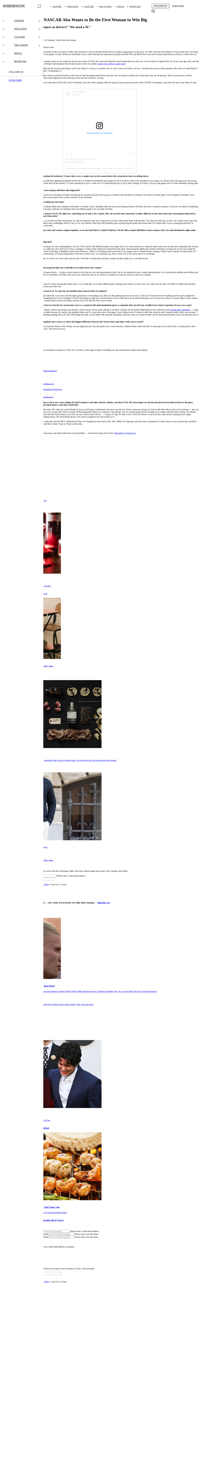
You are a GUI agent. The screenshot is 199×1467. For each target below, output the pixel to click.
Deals (120, 6)
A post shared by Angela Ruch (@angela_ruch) (85, 168)
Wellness (72, 6)
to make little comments (180, 310)
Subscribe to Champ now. (125, 433)
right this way (103, 903)
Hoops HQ (135, 6)
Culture (89, 6)
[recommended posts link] (78, 991)
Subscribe (178, 6)
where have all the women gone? (112, 64)
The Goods (105, 6)
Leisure (57, 6)
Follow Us (160, 6)
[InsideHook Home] (14, 6)
